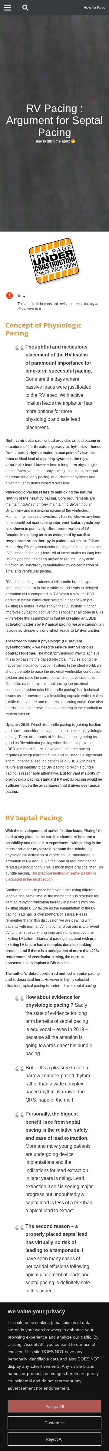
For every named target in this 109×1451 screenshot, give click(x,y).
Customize (55, 1422)
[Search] (25, 7)
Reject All (54, 1439)
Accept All (54, 1406)
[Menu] (7, 7)
